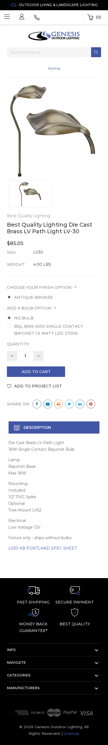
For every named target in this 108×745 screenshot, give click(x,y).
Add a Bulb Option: (31, 308)
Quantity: (18, 344)
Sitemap (71, 733)
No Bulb (24, 318)
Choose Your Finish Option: (41, 287)
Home (54, 68)
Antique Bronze (33, 297)
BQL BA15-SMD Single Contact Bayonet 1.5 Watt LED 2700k (48, 330)
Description (36, 427)
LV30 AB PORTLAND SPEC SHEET (42, 548)
